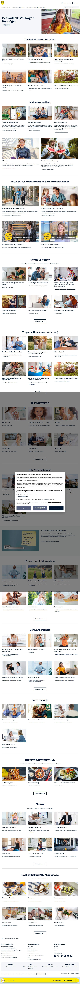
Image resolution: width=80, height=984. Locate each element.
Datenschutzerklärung (23, 496)
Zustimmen (56, 508)
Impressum (46, 499)
